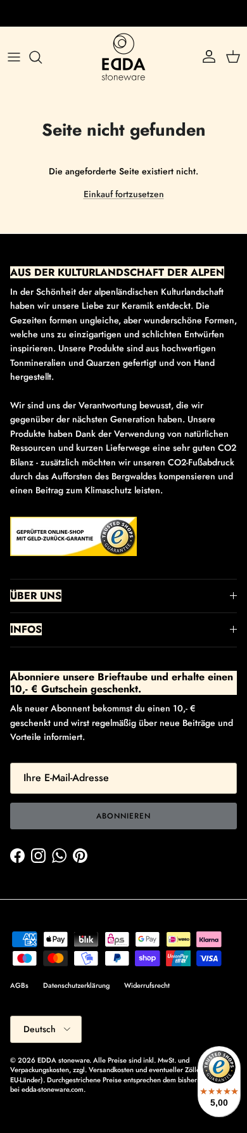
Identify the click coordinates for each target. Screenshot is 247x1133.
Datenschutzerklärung (76, 985)
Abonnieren (123, 816)
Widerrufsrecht (147, 985)
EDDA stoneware (63, 1060)
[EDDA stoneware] (123, 57)
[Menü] (14, 57)
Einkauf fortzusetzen (124, 194)
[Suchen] (42, 57)
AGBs (19, 985)
